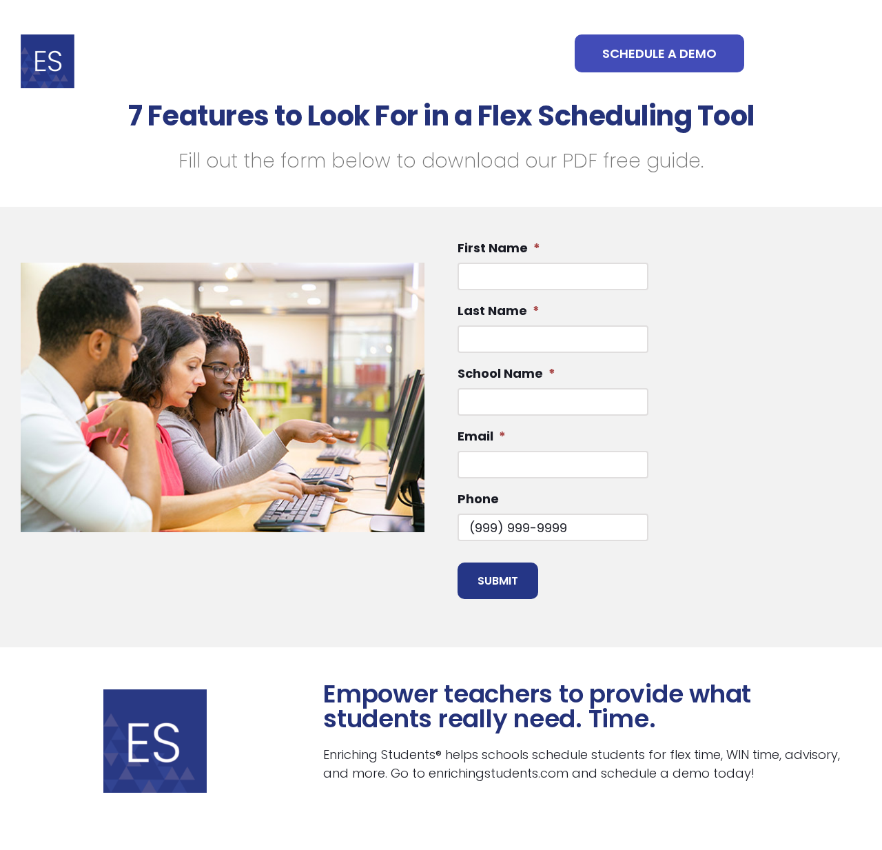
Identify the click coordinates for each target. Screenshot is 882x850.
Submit (498, 581)
